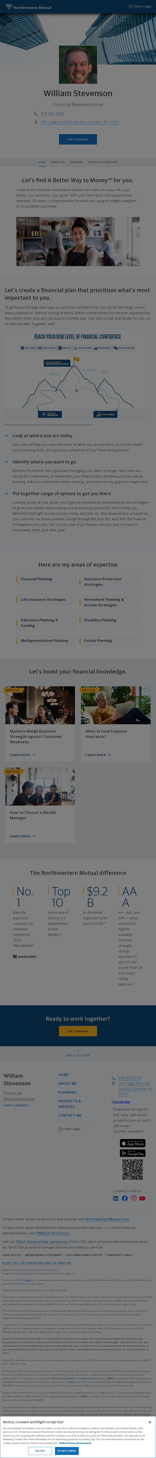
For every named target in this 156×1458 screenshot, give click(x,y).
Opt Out (40, 1451)
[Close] (150, 1422)
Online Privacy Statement (75, 1443)
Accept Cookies (67, 1451)
